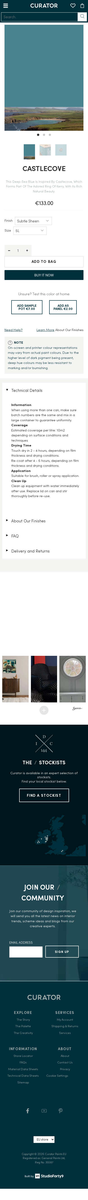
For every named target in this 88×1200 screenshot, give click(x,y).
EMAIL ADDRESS (21, 943)
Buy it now (44, 275)
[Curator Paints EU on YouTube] (44, 1112)
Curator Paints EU (55, 1154)
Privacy (65, 1069)
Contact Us (65, 1062)
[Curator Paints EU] (44, 5)
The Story (23, 1020)
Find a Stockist (44, 795)
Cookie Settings (57, 1076)
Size (8, 230)
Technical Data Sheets (23, 1076)
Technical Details (23, 390)
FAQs (23, 1062)
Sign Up (62, 952)
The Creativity (23, 1033)
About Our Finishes (25, 520)
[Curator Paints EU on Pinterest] (60, 1112)
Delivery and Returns (27, 551)
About (65, 1056)
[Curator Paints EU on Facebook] (27, 1112)
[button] (15, 679)
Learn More (45, 330)
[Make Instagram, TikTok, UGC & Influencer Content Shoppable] (77, 709)
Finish (9, 220)
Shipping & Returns (64, 1026)
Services (65, 1033)
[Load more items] (44, 710)
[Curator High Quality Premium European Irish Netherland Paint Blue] (44, 78)
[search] (39, 16)
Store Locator (23, 1056)
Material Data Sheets (23, 1069)
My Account (65, 1020)
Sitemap (23, 1082)
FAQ (12, 536)
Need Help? (14, 330)
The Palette (23, 1026)
